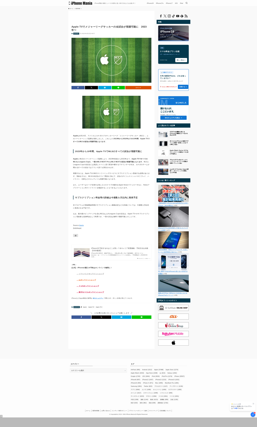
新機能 (164, 399)
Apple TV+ (99, 307)
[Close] (1, 416)
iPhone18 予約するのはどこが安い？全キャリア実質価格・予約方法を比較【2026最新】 (119, 249)
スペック (136, 393)
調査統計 (163, 403)
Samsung (136, 386)
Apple (81, 225)
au (162, 373)
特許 (134, 403)
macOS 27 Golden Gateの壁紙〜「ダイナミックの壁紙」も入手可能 (179, 170)
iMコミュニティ (98, 298)
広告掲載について (165, 410)
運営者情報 (95, 410)
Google (135, 376)
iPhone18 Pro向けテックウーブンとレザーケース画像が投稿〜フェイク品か (179, 161)
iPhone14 (173, 379)
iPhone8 (135, 379)
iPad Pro (167, 376)
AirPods (135, 369)
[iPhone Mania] (80, 3)
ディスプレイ (137, 396)
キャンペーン (159, 389)
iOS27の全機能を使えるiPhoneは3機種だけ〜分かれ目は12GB (179, 133)
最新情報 (76, 33)
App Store (151, 373)
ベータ (174, 396)
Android (147, 369)
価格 (144, 399)
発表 (152, 403)
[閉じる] (253, 403)
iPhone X (148, 383)
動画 (154, 399)
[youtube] (177, 16)
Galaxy (172, 373)
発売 (143, 403)
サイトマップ (153, 410)
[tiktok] (173, 16)
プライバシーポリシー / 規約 (138, 410)
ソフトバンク (166, 393)
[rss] (186, 16)
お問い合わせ (105, 410)
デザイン (151, 396)
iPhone (179, 376)
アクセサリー (161, 386)
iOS (146, 376)
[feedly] (182, 16)
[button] (78, 87)
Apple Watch (137, 373)
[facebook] (161, 16)
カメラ (146, 389)
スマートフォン (150, 393)
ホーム (88, 410)
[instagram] (169, 16)
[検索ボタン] (186, 3)
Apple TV (91, 307)
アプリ (135, 389)
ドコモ (163, 396)
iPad (156, 376)
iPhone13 (160, 379)
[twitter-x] (165, 16)
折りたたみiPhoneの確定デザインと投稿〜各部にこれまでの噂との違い (179, 142)
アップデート (176, 386)
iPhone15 (136, 383)
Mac (159, 383)
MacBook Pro (171, 383)
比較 (174, 399)
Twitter (148, 386)
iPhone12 (147, 379)
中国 (134, 399)
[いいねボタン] (75, 235)
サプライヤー (174, 389)
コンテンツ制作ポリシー (119, 410)
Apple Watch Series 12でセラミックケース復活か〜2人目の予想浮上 (179, 152)
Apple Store (172, 369)
